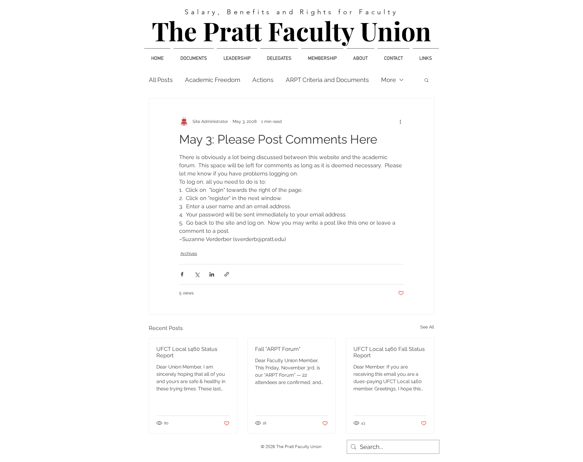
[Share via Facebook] (182, 274)
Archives (188, 253)
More (388, 79)
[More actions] (400, 121)
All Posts (161, 79)
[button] (426, 79)
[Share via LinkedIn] (212, 274)
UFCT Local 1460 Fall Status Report (389, 352)
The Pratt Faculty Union (291, 31)
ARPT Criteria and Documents (327, 79)
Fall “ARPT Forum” (278, 349)
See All (427, 326)
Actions (263, 79)
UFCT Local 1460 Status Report (186, 352)
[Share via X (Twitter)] (197, 274)
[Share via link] (227, 274)
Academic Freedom (212, 79)
